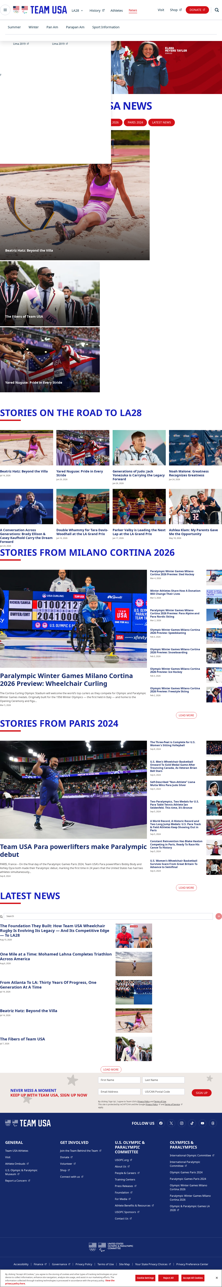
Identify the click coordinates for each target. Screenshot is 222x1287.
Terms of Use (160, 1101)
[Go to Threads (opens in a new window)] (213, 1123)
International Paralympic (190, 1164)
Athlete (17, 1164)
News (133, 10)
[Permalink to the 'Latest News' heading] (63, 895)
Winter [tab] (34, 27)
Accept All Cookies (193, 1277)
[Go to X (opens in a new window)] (171, 1123)
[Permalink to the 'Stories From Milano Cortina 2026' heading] (177, 552)
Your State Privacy (153, 1264)
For (123, 1199)
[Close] (216, 1277)
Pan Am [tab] (52, 27)
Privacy (153, 1104)
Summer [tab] (14, 27)
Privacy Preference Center (192, 1264)
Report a (17, 1180)
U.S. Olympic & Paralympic (24, 1172)
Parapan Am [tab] (75, 27)
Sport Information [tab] (105, 27)
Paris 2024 (135, 122)
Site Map (124, 1264)
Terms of (174, 1104)
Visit (161, 10)
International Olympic (192, 1155)
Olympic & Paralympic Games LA (190, 1208)
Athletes (117, 10)
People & (127, 1173)
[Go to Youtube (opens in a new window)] (202, 1123)
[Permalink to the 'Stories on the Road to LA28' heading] (144, 412)
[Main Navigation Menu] (5, 10)
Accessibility (21, 1264)
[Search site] (218, 916)
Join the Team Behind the (80, 1150)
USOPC (127, 1212)
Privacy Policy (143, 1101)
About (122, 1166)
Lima (22, 44)
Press (126, 1186)
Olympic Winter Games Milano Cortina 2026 (188, 1187)
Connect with (71, 1177)
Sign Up (202, 1093)
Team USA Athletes (16, 1150)
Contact (123, 1218)
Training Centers (125, 1179)
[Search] (217, 10)
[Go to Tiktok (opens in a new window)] (192, 1123)
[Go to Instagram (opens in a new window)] (182, 1123)
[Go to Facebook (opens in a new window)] (161, 1123)
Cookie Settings (145, 1277)
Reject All (168, 1277)
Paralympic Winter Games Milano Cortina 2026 (190, 1197)
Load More (186, 715)
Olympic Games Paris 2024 (186, 1172)
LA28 (75, 10)
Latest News (161, 122)
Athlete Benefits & (134, 1205)
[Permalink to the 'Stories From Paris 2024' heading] (121, 723)
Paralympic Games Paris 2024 (188, 1179)
